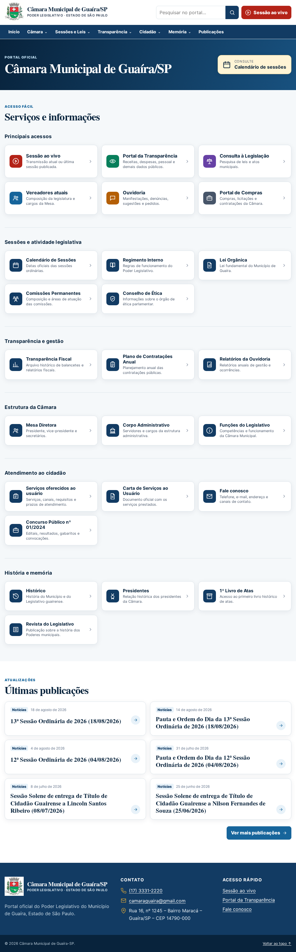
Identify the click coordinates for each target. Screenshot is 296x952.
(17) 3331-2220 (145, 890)
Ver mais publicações (255, 833)
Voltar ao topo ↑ (277, 943)
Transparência (112, 31)
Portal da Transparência (249, 900)
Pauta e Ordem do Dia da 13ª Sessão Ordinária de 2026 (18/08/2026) (203, 722)
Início (14, 31)
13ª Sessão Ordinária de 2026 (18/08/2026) (65, 721)
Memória (177, 31)
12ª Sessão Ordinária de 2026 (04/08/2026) (65, 759)
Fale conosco (237, 909)
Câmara (35, 31)
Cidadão (147, 31)
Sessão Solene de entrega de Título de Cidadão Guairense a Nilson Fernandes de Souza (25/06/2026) (210, 802)
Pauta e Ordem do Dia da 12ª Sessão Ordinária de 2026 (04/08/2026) (203, 761)
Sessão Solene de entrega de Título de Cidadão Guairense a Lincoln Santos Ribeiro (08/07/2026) (58, 802)
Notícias (19, 710)
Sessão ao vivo (239, 890)
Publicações (211, 31)
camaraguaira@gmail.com (157, 901)
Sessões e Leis (70, 31)
